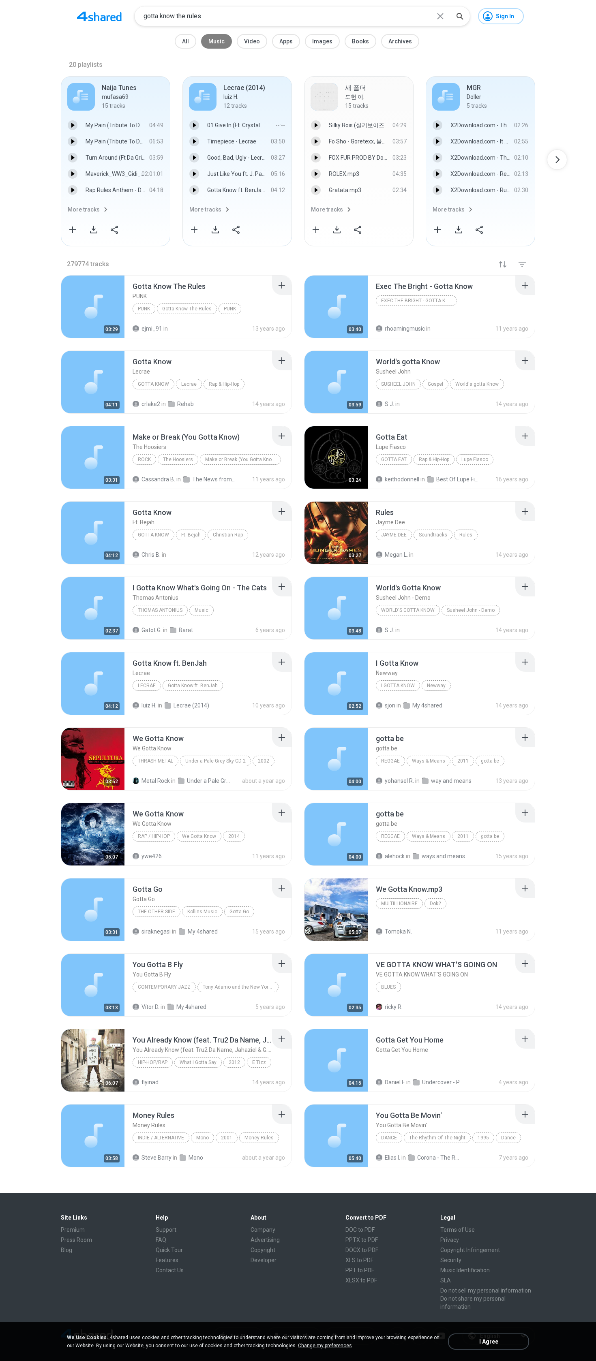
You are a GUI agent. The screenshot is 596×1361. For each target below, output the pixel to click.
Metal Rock (155, 781)
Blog (66, 1250)
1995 (483, 1138)
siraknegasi (156, 931)
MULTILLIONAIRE (399, 903)
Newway (436, 685)
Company (263, 1229)
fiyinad (150, 1082)
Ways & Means (428, 761)
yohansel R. (399, 781)
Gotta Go (239, 911)
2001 (226, 1138)
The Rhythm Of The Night (437, 1138)
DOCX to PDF (361, 1250)
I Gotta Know (398, 685)
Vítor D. (150, 1007)
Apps (286, 41)
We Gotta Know (199, 836)
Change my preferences (325, 1345)
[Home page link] (99, 16)
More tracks (84, 209)
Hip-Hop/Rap (152, 1062)
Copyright (263, 1250)
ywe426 (151, 856)
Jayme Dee (394, 535)
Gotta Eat (394, 459)
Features (167, 1260)
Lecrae (189, 384)
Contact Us (170, 1270)
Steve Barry (156, 1157)
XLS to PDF (359, 1260)
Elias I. (392, 1157)
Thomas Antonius (160, 610)
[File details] (92, 307)
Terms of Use (457, 1229)
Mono (202, 1138)
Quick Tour (169, 1250)
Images (322, 41)
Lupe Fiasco (474, 459)
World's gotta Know (477, 384)
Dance (389, 1138)
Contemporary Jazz (164, 987)
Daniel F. (395, 1082)
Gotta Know (153, 384)
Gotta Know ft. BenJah (193, 685)
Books (360, 41)
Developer (264, 1260)
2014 (234, 836)
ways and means (443, 856)
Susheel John (398, 384)
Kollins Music (202, 911)
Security (450, 1260)
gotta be (490, 761)
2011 (463, 761)
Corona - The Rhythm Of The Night (439, 1157)
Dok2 (435, 903)
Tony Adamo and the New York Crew (241, 987)
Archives (400, 41)
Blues (388, 987)
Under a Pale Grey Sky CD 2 (215, 761)
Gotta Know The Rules (187, 309)
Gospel (435, 384)
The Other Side (156, 911)
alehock (395, 856)
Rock (144, 459)
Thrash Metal (155, 761)
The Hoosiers (178, 459)
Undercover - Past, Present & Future (444, 1082)
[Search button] (460, 16)
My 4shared (203, 931)
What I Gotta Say (198, 1062)
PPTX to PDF (361, 1240)
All (185, 41)
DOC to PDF (360, 1229)
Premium (73, 1229)
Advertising (265, 1240)
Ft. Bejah (191, 535)
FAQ (161, 1240)
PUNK (230, 309)
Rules (465, 535)
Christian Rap (228, 535)
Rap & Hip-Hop (224, 384)
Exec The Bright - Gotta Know (419, 300)
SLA (445, 1280)
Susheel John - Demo (471, 610)
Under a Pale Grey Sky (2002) (209, 781)
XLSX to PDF (361, 1280)
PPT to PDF (359, 1270)
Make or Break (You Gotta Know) (241, 459)
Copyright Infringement (470, 1250)
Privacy (449, 1240)
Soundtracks (433, 535)
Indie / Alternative (161, 1138)
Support (166, 1229)
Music (216, 41)
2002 (263, 761)
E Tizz (259, 1062)
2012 (234, 1062)
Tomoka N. (398, 931)
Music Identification (465, 1270)
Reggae (390, 761)
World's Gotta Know (408, 610)
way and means (451, 781)
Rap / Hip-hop (154, 836)
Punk (144, 309)
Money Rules (259, 1138)
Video (252, 41)
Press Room (76, 1240)
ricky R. (394, 1007)
